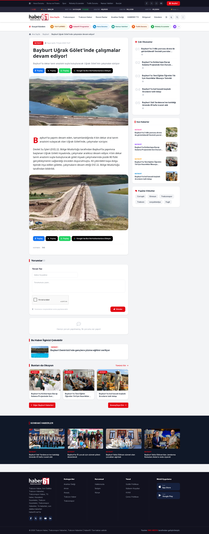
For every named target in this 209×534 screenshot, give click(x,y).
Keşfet (175, 3)
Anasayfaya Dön (117, 405)
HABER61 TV (133, 17)
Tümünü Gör (121, 365)
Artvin (66, 488)
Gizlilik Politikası (132, 484)
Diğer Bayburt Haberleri (43, 405)
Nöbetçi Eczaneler (76, 3)
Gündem (158, 17)
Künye (97, 492)
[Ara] (177, 17)
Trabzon (140, 202)
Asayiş (66, 492)
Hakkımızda (99, 484)
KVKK (128, 492)
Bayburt (46, 34)
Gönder (119, 309)
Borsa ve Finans (53, 3)
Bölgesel (146, 17)
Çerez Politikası (132, 497)
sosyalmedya (155, 202)
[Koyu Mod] (171, 17)
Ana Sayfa (54, 17)
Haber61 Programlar (81, 26)
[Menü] (183, 17)
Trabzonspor (69, 17)
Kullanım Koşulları (133, 488)
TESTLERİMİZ (59, 26)
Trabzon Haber (85, 17)
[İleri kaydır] (179, 26)
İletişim (98, 488)
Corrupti (140, 196)
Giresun (152, 196)
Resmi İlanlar (101, 17)
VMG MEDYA (153, 530)
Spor (64, 3)
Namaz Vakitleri (107, 3)
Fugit (168, 202)
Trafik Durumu (92, 3)
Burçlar (119, 3)
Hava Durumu (38, 3)
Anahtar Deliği (117, 17)
